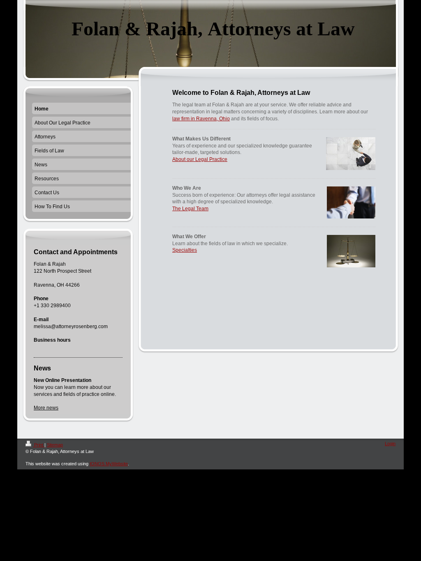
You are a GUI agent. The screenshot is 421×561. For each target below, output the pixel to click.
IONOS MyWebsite (109, 463)
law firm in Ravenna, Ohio (201, 119)
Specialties (184, 250)
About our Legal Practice (199, 159)
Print (38, 444)
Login (390, 443)
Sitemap (55, 444)
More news (46, 408)
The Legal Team (190, 209)
